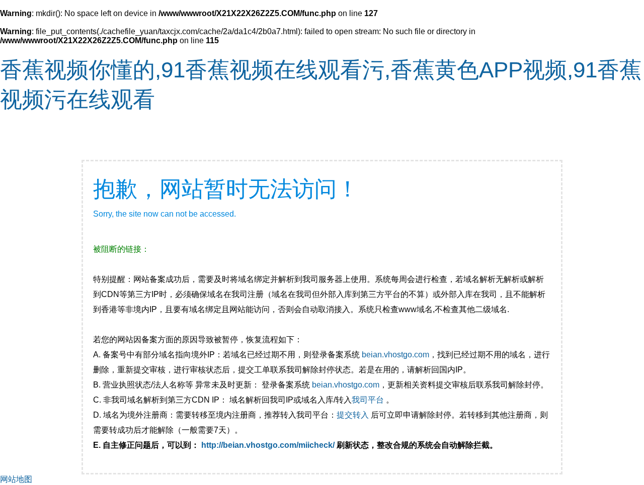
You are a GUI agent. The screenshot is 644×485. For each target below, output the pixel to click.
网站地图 (16, 479)
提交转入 (353, 415)
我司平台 (369, 400)
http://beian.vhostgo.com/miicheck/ (268, 445)
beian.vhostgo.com (395, 354)
